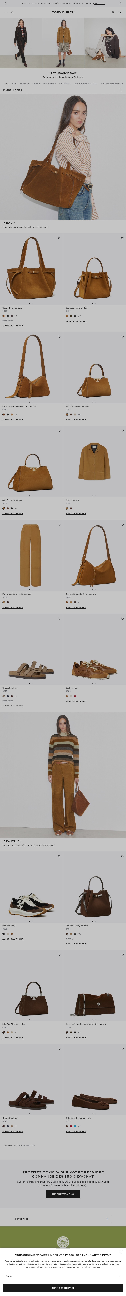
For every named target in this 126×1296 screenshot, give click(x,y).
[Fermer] (121, 1251)
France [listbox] (9, 1276)
